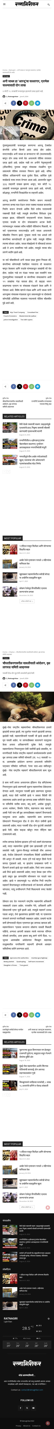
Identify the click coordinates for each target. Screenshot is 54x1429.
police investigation (11, 320)
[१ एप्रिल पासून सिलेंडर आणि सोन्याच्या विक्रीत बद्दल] (10, 549)
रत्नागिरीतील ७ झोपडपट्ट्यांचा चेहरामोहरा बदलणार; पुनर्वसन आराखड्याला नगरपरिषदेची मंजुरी (32, 444)
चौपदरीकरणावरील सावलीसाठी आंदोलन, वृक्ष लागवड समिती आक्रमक (13, 404)
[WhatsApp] (31, 103)
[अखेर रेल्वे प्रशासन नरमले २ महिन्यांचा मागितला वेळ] (10, 563)
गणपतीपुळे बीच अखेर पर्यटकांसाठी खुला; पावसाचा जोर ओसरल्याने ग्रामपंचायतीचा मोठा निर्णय (33, 460)
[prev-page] (4, 472)
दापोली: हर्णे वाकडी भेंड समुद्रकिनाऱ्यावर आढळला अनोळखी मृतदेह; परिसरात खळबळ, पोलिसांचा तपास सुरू (34, 1255)
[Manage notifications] (48, 1423)
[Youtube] (33, 1408)
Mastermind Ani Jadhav (27, 316)
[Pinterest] (25, 103)
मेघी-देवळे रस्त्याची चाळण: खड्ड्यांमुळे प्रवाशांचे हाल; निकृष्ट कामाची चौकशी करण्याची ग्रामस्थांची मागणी (34, 428)
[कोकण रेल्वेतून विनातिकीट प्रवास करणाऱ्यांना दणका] (10, 591)
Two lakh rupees (26, 320)
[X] (19, 103)
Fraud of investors (10, 316)
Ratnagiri (12, 70)
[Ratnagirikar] (4, 96)
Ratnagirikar (13, 96)
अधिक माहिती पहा (26, 601)
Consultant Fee (32, 312)
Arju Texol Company (17, 312)
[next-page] (8, 472)
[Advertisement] (27, 38)
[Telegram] (37, 103)
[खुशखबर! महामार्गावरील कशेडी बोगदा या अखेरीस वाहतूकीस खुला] (10, 577)
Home (5, 70)
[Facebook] (13, 103)
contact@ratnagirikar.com (32, 1390)
